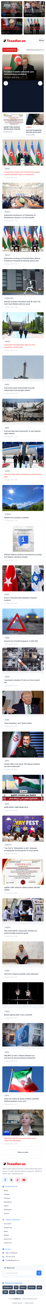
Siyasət (6, 1213)
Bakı (39, 1287)
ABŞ (5, 1292)
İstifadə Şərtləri (29, 1303)
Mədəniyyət (8, 1209)
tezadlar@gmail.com (12, 1260)
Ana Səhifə (7, 1224)
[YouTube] (24, 1180)
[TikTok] (17, 1180)
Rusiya (23, 1287)
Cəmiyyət (7, 1198)
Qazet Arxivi (8, 1239)
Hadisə (6, 1206)
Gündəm (6, 1194)
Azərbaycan (8, 1287)
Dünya (6, 1190)
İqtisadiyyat (8, 1202)
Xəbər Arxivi (8, 1243)
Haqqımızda (8, 1227)
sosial (12, 1292)
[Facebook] (5, 1180)
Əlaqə (6, 1231)
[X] (11, 1180)
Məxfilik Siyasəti (17, 1303)
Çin (16, 1287)
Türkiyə (20, 1292)
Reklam (6, 1235)
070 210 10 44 (10, 1256)
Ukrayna (31, 1287)
